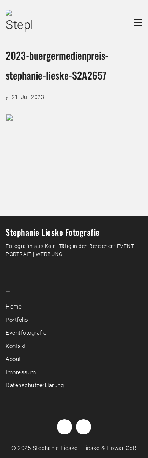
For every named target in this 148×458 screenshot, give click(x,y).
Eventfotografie (26, 332)
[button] (138, 22)
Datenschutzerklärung (35, 385)
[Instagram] (64, 426)
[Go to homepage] (19, 23)
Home (14, 306)
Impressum (21, 372)
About (13, 359)
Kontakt (16, 346)
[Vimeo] (83, 426)
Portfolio (17, 319)
